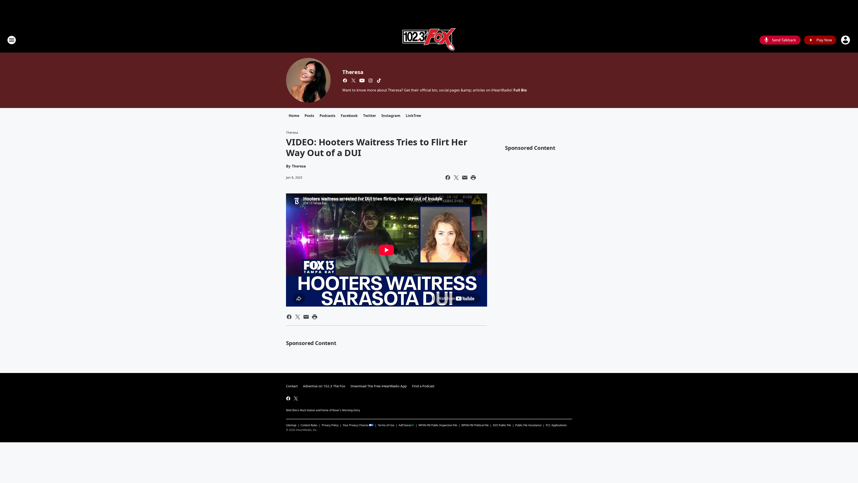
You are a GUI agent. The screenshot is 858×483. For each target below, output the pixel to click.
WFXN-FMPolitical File (475, 425)
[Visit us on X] (353, 80)
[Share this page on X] (456, 177)
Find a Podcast (423, 386)
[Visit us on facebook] (345, 80)
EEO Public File (502, 425)
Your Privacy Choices (355, 425)
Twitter (369, 115)
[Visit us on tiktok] (379, 80)
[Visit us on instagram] (370, 80)
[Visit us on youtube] (362, 80)
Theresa (353, 72)
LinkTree (413, 115)
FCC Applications (556, 425)
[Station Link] (429, 40)
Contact (292, 386)
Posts (309, 115)
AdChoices (405, 425)
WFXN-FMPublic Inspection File (437, 425)
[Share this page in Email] (465, 177)
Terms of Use (386, 425)
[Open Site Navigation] (11, 40)
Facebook (349, 115)
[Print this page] (473, 177)
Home (294, 115)
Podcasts (327, 115)
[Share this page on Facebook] (448, 177)
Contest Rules (309, 425)
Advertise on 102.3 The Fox (324, 386)
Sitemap (291, 425)
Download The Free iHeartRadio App (379, 386)
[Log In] (846, 40)
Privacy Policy (330, 425)
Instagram (390, 115)
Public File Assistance (528, 425)
